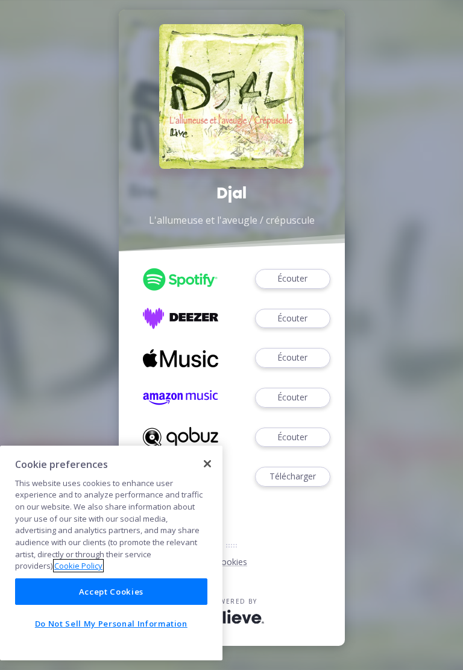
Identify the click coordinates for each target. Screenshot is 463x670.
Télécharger (292, 476)
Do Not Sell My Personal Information (111, 623)
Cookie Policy (78, 565)
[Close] (207, 463)
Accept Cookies (111, 591)
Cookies (231, 561)
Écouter (292, 278)
